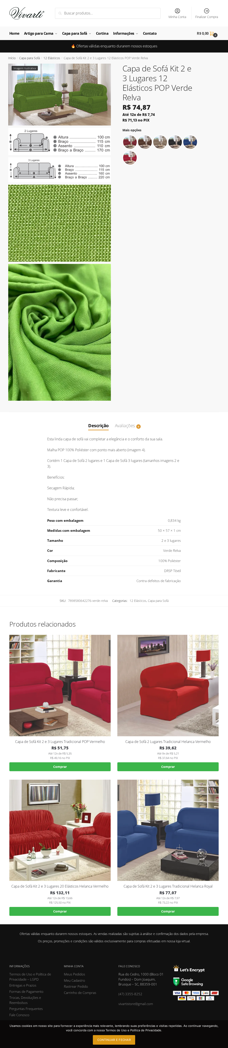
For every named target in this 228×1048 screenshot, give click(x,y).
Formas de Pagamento (26, 991)
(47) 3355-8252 (130, 994)
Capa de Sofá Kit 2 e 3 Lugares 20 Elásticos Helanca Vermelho (59, 886)
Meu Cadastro (74, 980)
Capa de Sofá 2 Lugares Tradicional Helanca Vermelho (168, 741)
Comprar (60, 767)
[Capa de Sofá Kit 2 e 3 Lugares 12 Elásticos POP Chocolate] (145, 142)
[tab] (98, 421)
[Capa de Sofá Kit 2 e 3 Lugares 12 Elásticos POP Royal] (190, 142)
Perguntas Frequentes (26, 1008)
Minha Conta (177, 17)
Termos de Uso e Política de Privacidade (133, 1030)
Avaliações (125, 426)
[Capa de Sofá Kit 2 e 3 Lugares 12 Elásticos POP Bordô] (130, 142)
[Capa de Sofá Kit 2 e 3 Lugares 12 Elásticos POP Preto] (175, 142)
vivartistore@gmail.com (135, 1003)
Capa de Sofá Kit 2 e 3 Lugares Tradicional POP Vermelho (60, 741)
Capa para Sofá (29, 58)
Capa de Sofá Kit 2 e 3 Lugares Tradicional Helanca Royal (168, 886)
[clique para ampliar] (59, 94)
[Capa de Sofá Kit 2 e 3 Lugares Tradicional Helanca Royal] (168, 830)
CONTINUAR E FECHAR (114, 1040)
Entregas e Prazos (22, 985)
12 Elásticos (51, 58)
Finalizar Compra (206, 17)
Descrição (98, 426)
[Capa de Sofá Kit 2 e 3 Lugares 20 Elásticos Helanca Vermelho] (60, 830)
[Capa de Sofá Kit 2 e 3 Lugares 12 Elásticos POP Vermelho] (130, 157)
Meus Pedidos (74, 974)
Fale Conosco (19, 1015)
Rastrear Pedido (76, 986)
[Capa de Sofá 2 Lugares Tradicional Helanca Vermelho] (168, 685)
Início (12, 58)
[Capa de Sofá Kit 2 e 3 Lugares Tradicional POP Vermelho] (60, 685)
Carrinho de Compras (80, 992)
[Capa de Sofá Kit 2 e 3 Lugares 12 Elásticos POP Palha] (160, 142)
